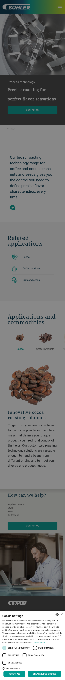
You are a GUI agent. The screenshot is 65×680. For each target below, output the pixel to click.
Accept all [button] (14, 674)
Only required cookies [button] (44, 674)
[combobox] (57, 614)
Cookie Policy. (39, 642)
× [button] (61, 614)
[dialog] (32, 645)
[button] (32, 668)
